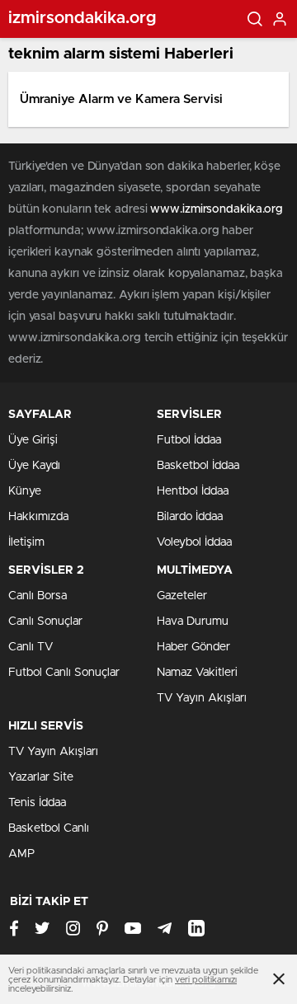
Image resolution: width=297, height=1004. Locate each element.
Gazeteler (182, 596)
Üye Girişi (33, 440)
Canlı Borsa (37, 596)
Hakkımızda (38, 517)
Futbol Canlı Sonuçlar (64, 672)
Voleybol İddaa (194, 542)
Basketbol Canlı (48, 828)
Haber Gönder (193, 647)
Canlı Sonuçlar (45, 621)
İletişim (26, 542)
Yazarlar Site (40, 777)
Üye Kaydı (34, 466)
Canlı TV (30, 647)
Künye (24, 491)
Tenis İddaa (37, 803)
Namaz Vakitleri (197, 672)
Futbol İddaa (189, 440)
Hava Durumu (193, 621)
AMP (21, 854)
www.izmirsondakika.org (216, 209)
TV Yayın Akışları (202, 698)
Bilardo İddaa (190, 517)
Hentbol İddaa (193, 491)
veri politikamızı (206, 979)
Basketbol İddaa (198, 466)
